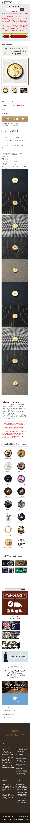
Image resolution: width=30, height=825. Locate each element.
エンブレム (21, 535)
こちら (6, 424)
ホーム (3, 44)
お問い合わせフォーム (8, 714)
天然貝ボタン (8, 471)
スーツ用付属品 (8, 547)
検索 (22, 9)
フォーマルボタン (8, 484)
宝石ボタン (8, 497)
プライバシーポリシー (8, 717)
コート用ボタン (21, 497)
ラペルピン (8, 522)
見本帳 (21, 547)
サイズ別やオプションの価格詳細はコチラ (12, 145)
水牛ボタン (21, 458)
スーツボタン (21, 471)
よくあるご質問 (6, 707)
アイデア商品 (8, 535)
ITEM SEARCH (16, 6)
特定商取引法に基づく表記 (9, 710)
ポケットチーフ (21, 522)
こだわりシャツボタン (21, 484)
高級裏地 (8, 509)
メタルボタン (9, 44)
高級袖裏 (21, 509)
